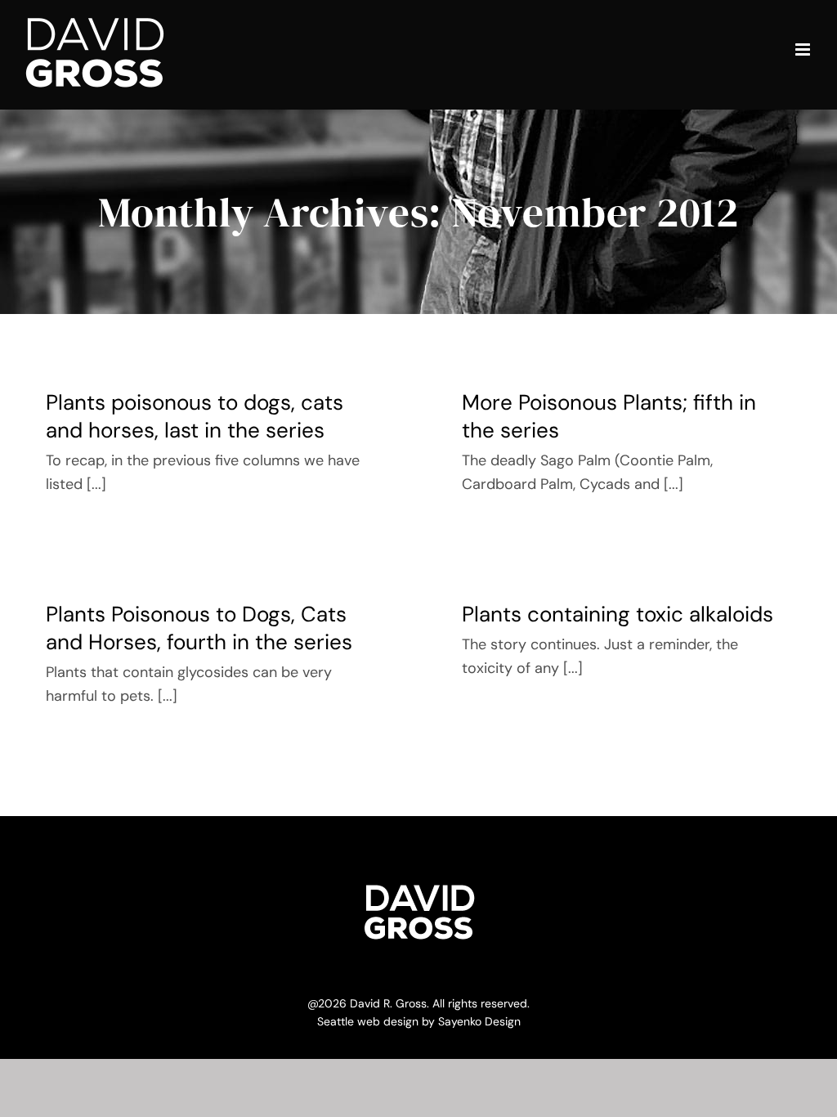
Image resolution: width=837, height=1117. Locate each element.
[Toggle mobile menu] (803, 49)
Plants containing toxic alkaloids (617, 614)
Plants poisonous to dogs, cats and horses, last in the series (194, 416)
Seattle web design (367, 1021)
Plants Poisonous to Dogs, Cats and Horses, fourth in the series (199, 628)
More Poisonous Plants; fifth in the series (609, 416)
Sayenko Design (479, 1021)
